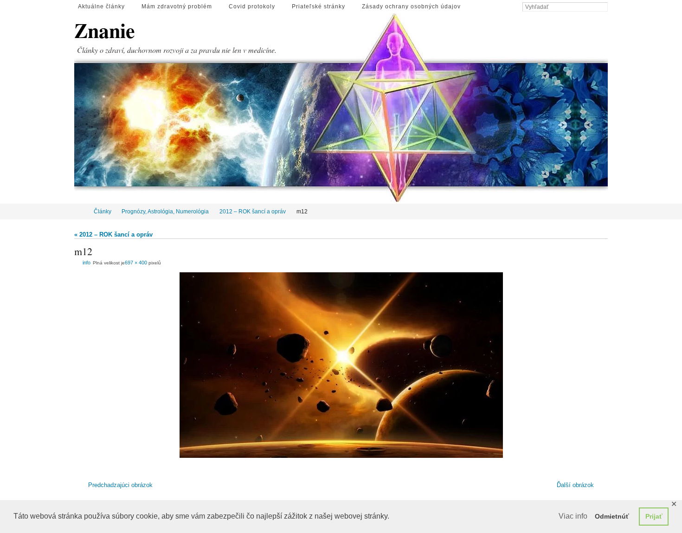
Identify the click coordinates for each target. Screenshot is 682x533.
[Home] (80, 211)
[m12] (341, 365)
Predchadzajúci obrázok (120, 485)
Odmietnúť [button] (612, 516)
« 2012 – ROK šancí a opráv (113, 234)
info (86, 262)
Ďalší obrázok (575, 485)
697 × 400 (136, 262)
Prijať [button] (654, 516)
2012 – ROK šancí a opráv (252, 211)
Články (102, 211)
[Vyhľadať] (603, 7)
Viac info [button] (573, 516)
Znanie (104, 30)
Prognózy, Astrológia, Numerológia (165, 211)
